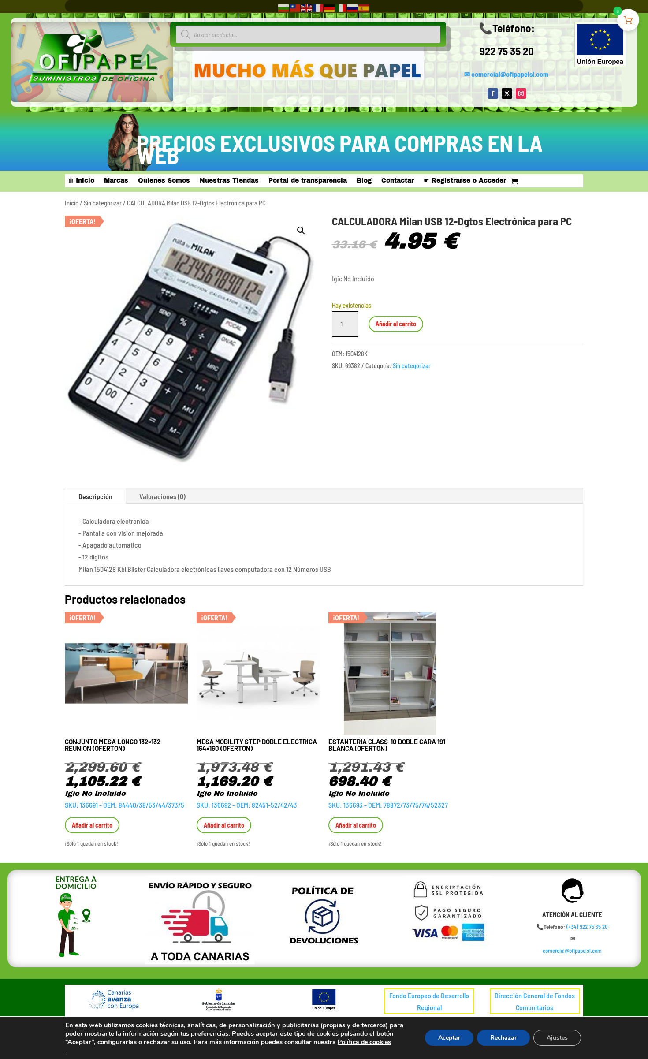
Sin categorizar (103, 203)
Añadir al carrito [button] (92, 825)
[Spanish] (364, 7)
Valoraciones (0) (162, 496)
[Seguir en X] (507, 93)
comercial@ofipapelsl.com (509, 74)
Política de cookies (364, 1042)
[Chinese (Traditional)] (295, 7)
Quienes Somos (164, 181)
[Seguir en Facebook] (493, 93)
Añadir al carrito (396, 324)
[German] (329, 7)
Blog (364, 181)
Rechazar (503, 1037)
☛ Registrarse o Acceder (465, 181)
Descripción (95, 496)
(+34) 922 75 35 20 (587, 926)
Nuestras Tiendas (229, 181)
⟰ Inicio (81, 181)
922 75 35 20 (507, 50)
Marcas (116, 181)
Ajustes (557, 1037)
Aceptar (449, 1037)
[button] (301, 231)
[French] (318, 7)
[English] (307, 7)
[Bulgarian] (284, 7)
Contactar (397, 181)
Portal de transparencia (307, 181)
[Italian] (341, 7)
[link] (587, 926)
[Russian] (352, 7)
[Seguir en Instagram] (521, 93)
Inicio (71, 203)
